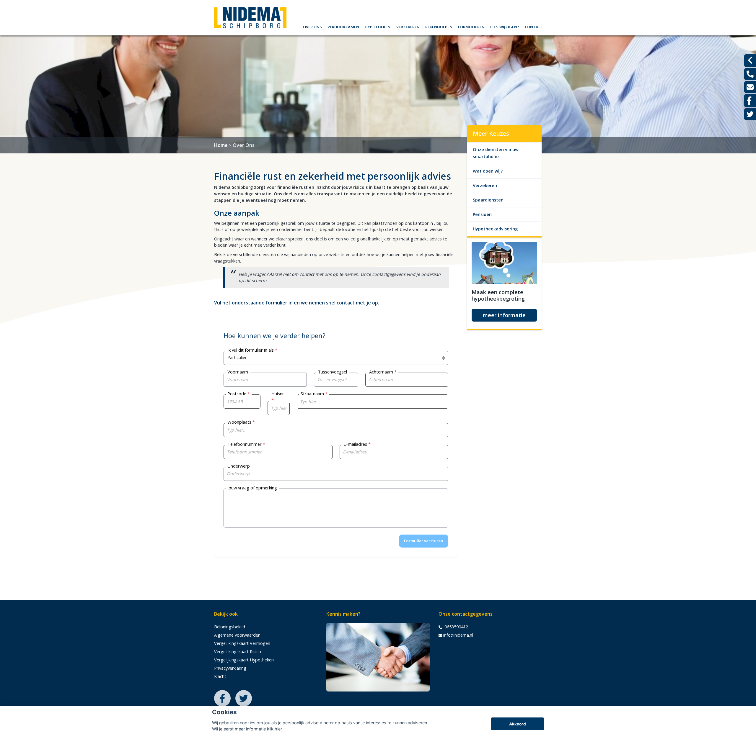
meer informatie (504, 315)
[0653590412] (750, 74)
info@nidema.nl (458, 635)
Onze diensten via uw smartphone (496, 153)
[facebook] (750, 100)
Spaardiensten (488, 200)
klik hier (274, 728)
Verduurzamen (343, 26)
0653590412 (455, 627)
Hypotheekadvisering (495, 229)
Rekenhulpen (438, 26)
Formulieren (471, 26)
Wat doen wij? (488, 171)
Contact (534, 26)
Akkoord (517, 724)
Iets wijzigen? (504, 26)
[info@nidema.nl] (750, 87)
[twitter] (750, 114)
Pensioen (482, 214)
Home (221, 145)
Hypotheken (377, 26)
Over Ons (244, 145)
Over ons (312, 26)
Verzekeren (408, 26)
